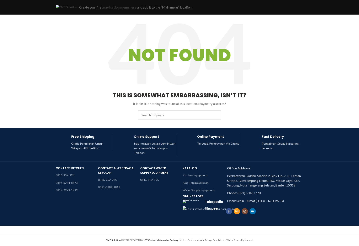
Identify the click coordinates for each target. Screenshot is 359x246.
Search (215, 115)
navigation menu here (119, 7)
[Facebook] (229, 211)
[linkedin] (253, 211)
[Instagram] (245, 211)
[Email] (237, 211)
